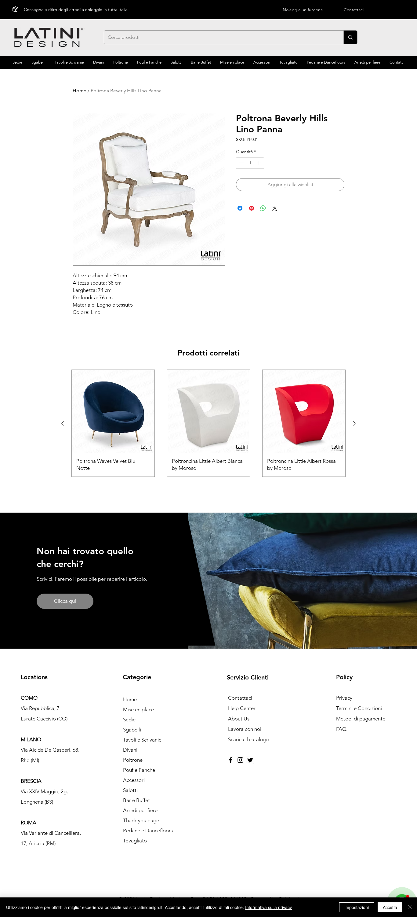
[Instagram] (240, 760)
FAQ (341, 729)
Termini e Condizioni (359, 708)
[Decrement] (241, 162)
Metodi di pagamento (361, 719)
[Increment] (259, 162)
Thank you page (141, 820)
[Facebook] (230, 760)
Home (79, 91)
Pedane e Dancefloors (148, 830)
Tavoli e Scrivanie (142, 740)
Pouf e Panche (139, 770)
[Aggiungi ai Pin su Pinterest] (251, 208)
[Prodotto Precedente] (62, 423)
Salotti (130, 790)
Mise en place (138, 709)
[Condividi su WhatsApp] (263, 208)
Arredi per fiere (140, 810)
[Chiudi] (409, 907)
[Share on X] (274, 208)
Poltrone (133, 760)
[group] (208, 423)
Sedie (129, 719)
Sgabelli (132, 730)
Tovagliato (135, 841)
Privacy (344, 698)
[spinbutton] (250, 162)
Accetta (390, 907)
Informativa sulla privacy (268, 907)
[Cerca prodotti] (350, 37)
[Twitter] (250, 760)
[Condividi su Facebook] (240, 208)
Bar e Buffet (136, 800)
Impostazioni (356, 907)
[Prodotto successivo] (354, 423)
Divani (130, 750)
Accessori (134, 780)
